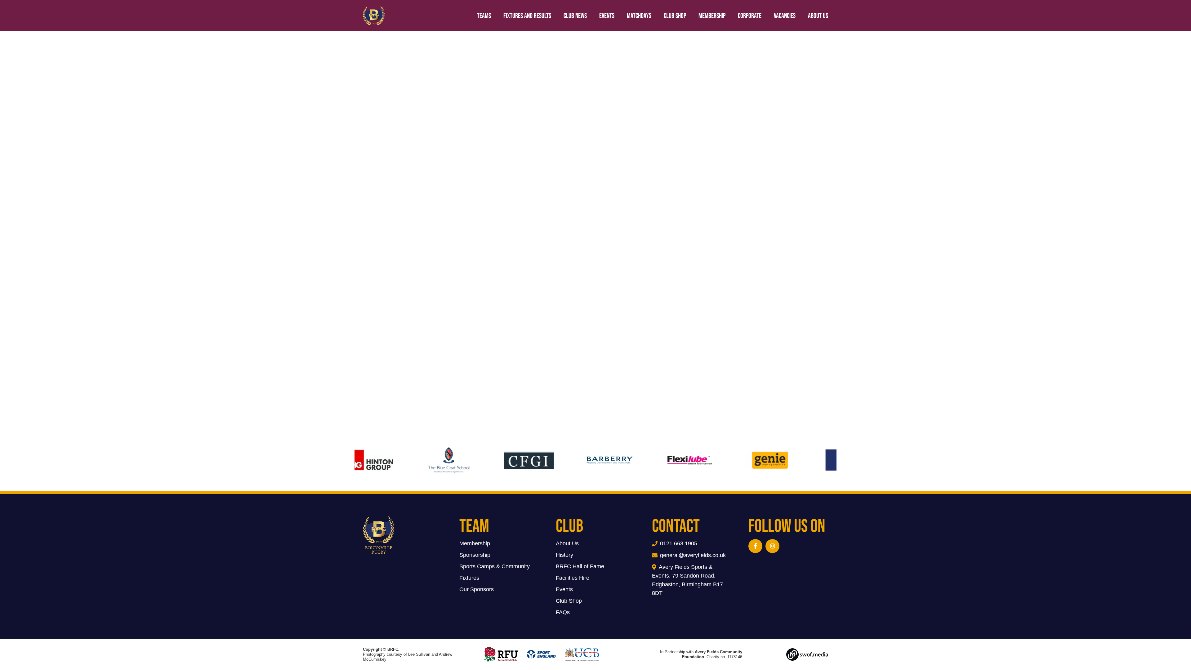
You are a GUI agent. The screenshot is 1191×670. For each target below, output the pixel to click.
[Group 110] (793, 654)
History (564, 555)
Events (564, 589)
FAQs (563, 612)
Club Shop (569, 601)
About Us (567, 543)
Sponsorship (474, 555)
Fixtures (469, 578)
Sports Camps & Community (494, 566)
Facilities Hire (572, 578)
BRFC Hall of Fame (580, 566)
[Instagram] (772, 546)
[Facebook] (755, 546)
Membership (474, 543)
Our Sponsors (476, 589)
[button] (834, 15)
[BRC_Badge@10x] (374, 15)
